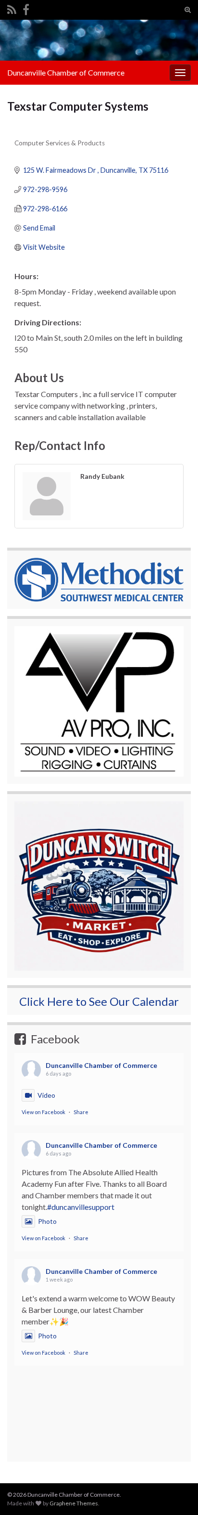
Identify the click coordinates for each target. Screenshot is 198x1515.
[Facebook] (26, 8)
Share (81, 1112)
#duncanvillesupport (80, 1206)
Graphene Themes (74, 1503)
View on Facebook (43, 1112)
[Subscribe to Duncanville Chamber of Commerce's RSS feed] (11, 8)
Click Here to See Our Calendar (99, 1001)
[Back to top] (176, 1458)
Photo (47, 1221)
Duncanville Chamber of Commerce (65, 72)
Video (46, 1095)
